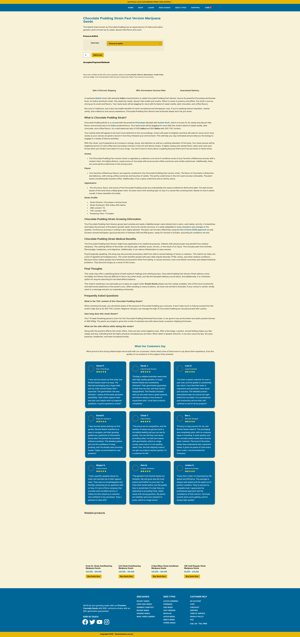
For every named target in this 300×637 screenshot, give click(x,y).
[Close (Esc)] (297, 2)
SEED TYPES (180, 8)
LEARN (151, 8)
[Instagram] (107, 622)
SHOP (140, 8)
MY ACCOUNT (195, 601)
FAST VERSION (169, 610)
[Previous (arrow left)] (4, 318)
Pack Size (95, 43)
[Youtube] (99, 622)
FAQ (191, 620)
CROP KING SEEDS (144, 604)
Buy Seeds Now (93, 576)
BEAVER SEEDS (143, 610)
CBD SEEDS (168, 607)
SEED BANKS (165, 8)
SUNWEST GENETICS (145, 607)
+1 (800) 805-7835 (197, 626)
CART (192, 604)
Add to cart (97, 55)
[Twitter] (92, 622)
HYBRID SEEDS (169, 623)
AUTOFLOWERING (170, 601)
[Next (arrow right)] (296, 318)
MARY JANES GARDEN (146, 617)
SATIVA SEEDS (169, 617)
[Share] (292, 2)
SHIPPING (195, 8)
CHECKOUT (194, 607)
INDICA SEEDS (169, 620)
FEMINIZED (167, 604)
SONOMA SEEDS (143, 613)
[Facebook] (85, 622)
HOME (130, 8)
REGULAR (167, 613)
